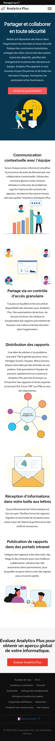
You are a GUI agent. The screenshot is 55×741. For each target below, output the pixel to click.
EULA (37, 680)
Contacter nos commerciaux (20, 707)
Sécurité (41, 685)
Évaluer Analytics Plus (27, 662)
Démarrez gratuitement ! (27, 90)
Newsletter (41, 702)
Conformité (12, 691)
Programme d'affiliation (20, 702)
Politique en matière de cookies (27, 696)
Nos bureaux (43, 707)
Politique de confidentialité (34, 691)
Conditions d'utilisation (21, 685)
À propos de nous (23, 680)
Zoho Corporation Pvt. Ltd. (25, 730)
